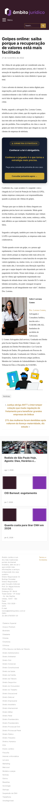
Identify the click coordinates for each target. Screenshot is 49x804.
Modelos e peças (9, 771)
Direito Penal (7, 716)
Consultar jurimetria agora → (24, 176)
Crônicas (6, 645)
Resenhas (6, 782)
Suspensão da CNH (10, 793)
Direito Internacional (10, 708)
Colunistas (6, 642)
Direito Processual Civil (11, 727)
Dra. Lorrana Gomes (37, 310)
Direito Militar (8, 712)
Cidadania (6, 634)
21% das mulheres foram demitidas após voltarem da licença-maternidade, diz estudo (25, 423)
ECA (4, 745)
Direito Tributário (9, 738)
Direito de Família (9, 675)
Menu (10, 20)
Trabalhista (7, 797)
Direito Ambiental (9, 657)
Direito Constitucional (11, 668)
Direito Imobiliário (9, 705)
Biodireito (6, 631)
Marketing (6, 764)
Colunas (6, 638)
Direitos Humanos (9, 741)
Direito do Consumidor (11, 686)
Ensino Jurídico (8, 749)
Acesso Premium (9, 627)
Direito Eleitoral (8, 697)
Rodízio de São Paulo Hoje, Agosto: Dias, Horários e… (20, 459)
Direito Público (8, 734)
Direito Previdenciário (11, 719)
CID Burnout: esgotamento (20, 493)
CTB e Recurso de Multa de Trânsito (16, 649)
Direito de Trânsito (10, 679)
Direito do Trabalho (10, 690)
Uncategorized (8, 801)
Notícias (6, 396)
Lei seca (6, 760)
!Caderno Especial (9, 623)
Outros (5, 778)
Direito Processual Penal (12, 730)
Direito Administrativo (11, 653)
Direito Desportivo (9, 682)
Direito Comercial (9, 664)
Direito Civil (7, 660)
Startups (6, 790)
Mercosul (6, 767)
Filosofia (6, 753)
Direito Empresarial (10, 701)
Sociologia (6, 786)
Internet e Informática (11, 756)
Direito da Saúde (9, 671)
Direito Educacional (10, 693)
